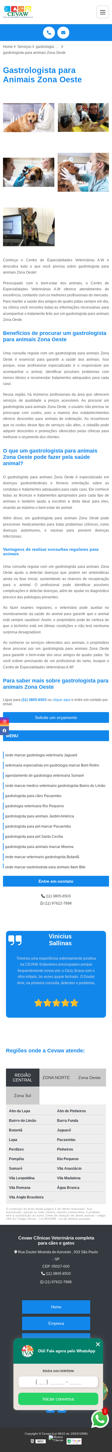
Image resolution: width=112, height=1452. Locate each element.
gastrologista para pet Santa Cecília (34, 837)
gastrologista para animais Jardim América (39, 816)
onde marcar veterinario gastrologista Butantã (42, 857)
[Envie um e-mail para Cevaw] (63, 33)
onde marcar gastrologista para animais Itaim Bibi (45, 867)
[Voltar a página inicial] (18, 12)
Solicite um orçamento (56, 717)
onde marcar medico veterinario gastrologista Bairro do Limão (55, 786)
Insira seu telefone (58, 1371)
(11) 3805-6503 (34, 700)
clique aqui (61, 700)
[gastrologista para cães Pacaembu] (29, 227)
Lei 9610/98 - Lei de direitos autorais (64, 1218)
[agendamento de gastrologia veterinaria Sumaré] (29, 172)
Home (56, 1307)
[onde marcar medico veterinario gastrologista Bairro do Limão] (83, 172)
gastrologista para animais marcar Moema (39, 847)
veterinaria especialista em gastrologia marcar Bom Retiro (52, 765)
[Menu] (102, 12)
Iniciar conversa (58, 1398)
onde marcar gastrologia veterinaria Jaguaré (41, 755)
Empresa (56, 1323)
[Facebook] (4, 730)
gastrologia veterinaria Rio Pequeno (34, 806)
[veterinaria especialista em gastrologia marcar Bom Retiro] (83, 118)
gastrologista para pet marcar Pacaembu (38, 826)
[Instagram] (4, 721)
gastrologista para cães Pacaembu (33, 796)
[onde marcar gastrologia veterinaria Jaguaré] (29, 118)
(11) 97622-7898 (58, 903)
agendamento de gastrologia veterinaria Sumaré (44, 775)
